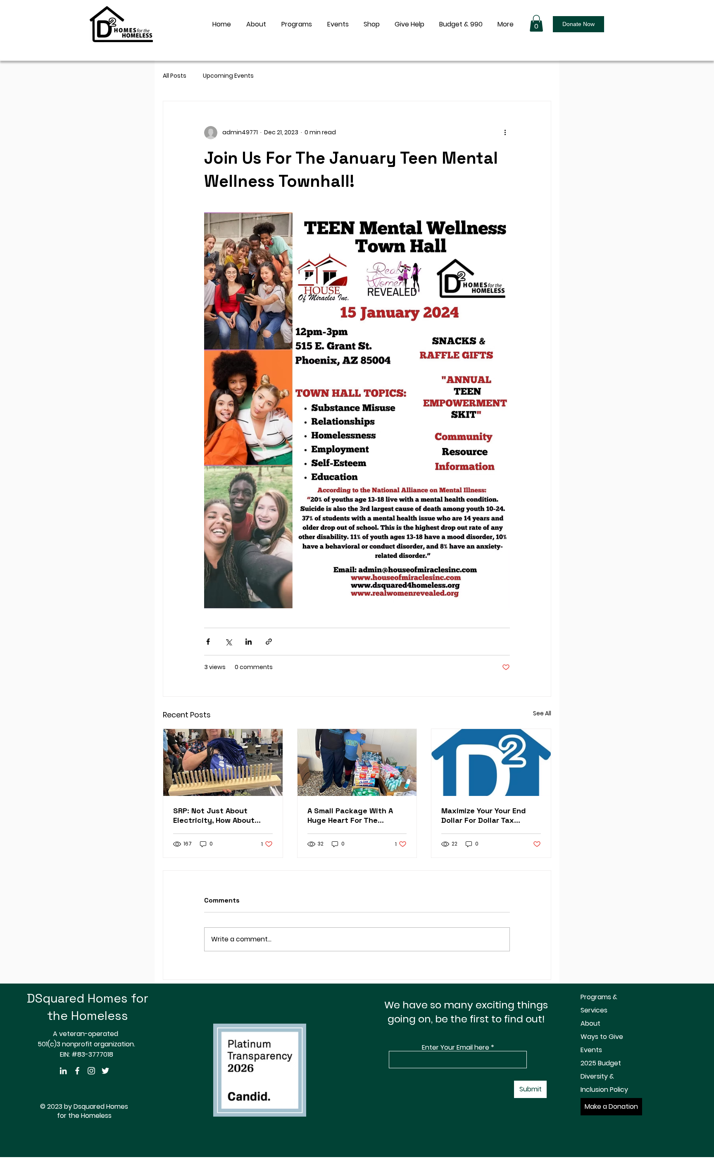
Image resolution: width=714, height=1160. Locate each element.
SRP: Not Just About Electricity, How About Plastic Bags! (214, 815)
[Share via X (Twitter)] (228, 642)
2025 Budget (601, 1063)
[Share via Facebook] (208, 642)
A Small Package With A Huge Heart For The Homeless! (350, 815)
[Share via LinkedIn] (248, 642)
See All (542, 713)
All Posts (174, 76)
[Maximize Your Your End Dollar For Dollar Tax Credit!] (491, 762)
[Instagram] (91, 1071)
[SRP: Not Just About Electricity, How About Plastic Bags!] (223, 762)
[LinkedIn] (63, 1071)
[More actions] (505, 133)
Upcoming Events (228, 76)
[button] (536, 23)
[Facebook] (77, 1071)
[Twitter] (105, 1071)
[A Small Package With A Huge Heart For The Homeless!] (357, 762)
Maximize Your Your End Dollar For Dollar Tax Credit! (483, 815)
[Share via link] (269, 642)
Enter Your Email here (455, 1047)
